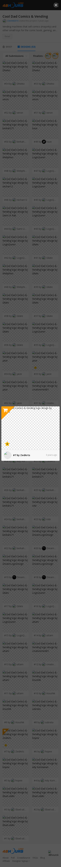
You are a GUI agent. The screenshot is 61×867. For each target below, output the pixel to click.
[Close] (55, 5)
